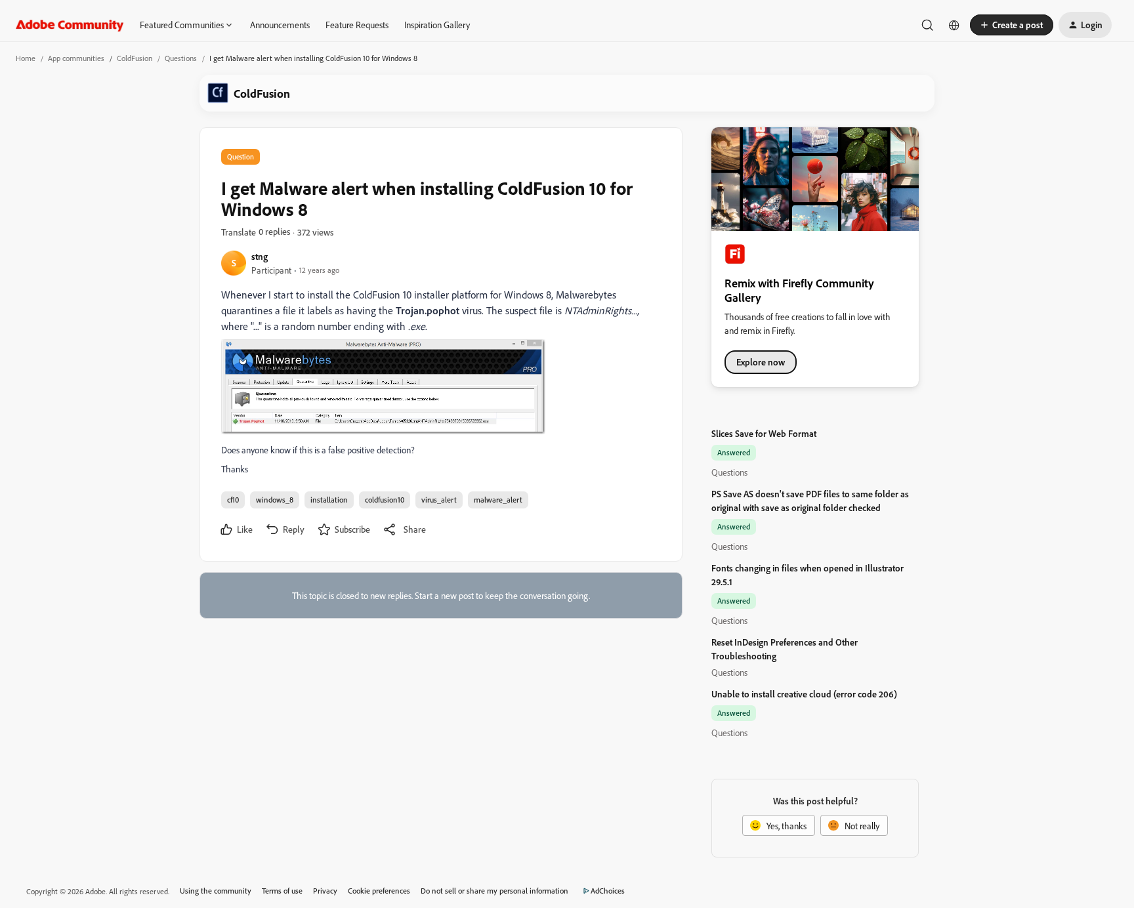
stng (259, 256)
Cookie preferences (379, 891)
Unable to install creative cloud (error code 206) (804, 693)
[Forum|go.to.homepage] (70, 24)
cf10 (233, 500)
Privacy (325, 891)
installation (329, 500)
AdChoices (608, 891)
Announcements (280, 24)
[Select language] (954, 24)
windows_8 (274, 500)
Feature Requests (357, 24)
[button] (1011, 24)
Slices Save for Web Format (763, 433)
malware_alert (498, 500)
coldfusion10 (384, 500)
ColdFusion (134, 58)
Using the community (215, 891)
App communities (76, 58)
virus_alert (439, 500)
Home (25, 58)
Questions (181, 58)
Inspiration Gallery (437, 24)
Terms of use (282, 891)
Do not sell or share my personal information (494, 891)
